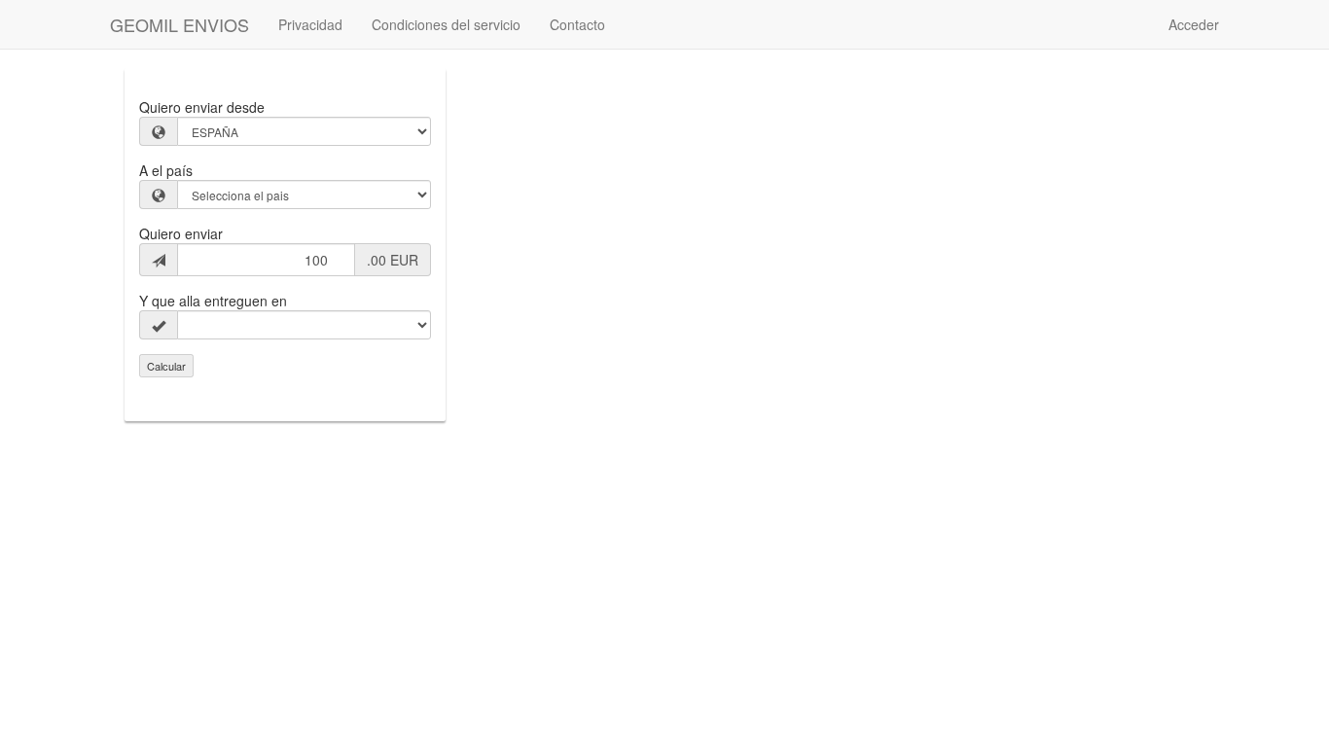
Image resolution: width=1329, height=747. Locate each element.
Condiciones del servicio (446, 24)
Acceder (1193, 24)
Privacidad (310, 24)
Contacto (577, 24)
